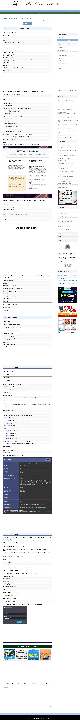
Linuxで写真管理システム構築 (63, 168)
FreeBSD (64, 10)
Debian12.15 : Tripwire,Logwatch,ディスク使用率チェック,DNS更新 (68, 103)
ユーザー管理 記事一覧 (63, 216)
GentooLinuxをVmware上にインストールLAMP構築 (67, 150)
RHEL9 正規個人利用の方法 (62, 173)
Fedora (39, 10)
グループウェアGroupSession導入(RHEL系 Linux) (66, 155)
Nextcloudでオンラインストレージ (64, 152)
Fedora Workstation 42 (62, 65)
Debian (21, 10)
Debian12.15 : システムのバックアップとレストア (66, 100)
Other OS (70, 10)
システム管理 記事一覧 (63, 224)
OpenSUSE (45, 10)
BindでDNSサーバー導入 (62, 160)
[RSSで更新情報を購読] (70, 266)
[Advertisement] (27, 82)
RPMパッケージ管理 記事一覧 (64, 226)
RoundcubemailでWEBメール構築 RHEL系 (65, 176)
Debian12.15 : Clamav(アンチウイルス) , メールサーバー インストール (68, 125)
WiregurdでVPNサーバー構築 (63, 147)
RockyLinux (27, 10)
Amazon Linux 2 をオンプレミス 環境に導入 (65, 171)
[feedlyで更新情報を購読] (68, 266)
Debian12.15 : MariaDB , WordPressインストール (66, 117)
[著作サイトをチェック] (65, 266)
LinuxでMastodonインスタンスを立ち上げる (66, 163)
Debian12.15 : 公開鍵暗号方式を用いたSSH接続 (66, 135)
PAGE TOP (40, 714)
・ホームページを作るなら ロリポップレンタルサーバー (66, 283)
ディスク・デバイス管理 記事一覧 (65, 218)
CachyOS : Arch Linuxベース (63, 60)
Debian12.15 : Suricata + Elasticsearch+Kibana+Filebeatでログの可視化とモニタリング (68, 114)
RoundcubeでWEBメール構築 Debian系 (65, 179)
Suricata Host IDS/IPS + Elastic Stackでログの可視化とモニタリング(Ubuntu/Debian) (68, 186)
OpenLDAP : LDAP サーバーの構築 (64, 158)
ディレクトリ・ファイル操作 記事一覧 (65, 221)
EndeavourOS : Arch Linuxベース (63, 63)
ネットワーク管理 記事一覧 (64, 229)
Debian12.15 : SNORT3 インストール (64, 106)
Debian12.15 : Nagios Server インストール (65, 109)
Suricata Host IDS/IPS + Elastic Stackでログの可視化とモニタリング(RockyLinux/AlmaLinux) (68, 182)
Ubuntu (16, 10)
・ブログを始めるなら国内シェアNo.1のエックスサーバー (67, 275)
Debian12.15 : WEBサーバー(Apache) (64, 128)
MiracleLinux (51, 10)
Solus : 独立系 (60, 68)
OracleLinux (58, 10)
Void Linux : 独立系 (61, 71)
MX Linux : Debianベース (62, 52)
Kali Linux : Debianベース (62, 55)
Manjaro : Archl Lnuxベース (62, 58)
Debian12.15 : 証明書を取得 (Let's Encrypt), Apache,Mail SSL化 (68, 121)
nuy (67, 251)
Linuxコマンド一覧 (61, 211)
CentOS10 (5, 687)
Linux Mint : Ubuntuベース (62, 47)
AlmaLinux (34, 10)
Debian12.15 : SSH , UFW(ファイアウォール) (65, 137)
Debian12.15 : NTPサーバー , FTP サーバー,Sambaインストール (68, 131)
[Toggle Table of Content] (29, 23)
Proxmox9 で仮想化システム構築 (63, 145)
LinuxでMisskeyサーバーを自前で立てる (65, 166)
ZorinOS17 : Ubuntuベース (62, 50)
